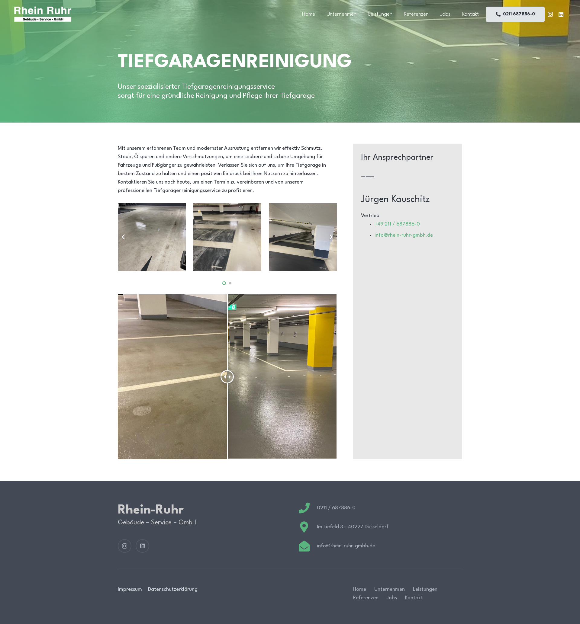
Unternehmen (389, 589)
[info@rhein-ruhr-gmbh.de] (307, 546)
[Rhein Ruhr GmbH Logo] (43, 14)
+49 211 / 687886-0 (397, 224)
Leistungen (425, 589)
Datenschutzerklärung (173, 589)
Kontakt (414, 597)
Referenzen (366, 597)
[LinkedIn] (561, 14)
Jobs (392, 597)
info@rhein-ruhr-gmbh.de (404, 235)
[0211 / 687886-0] (307, 508)
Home (359, 589)
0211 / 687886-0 (336, 507)
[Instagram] (550, 14)
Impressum (130, 589)
